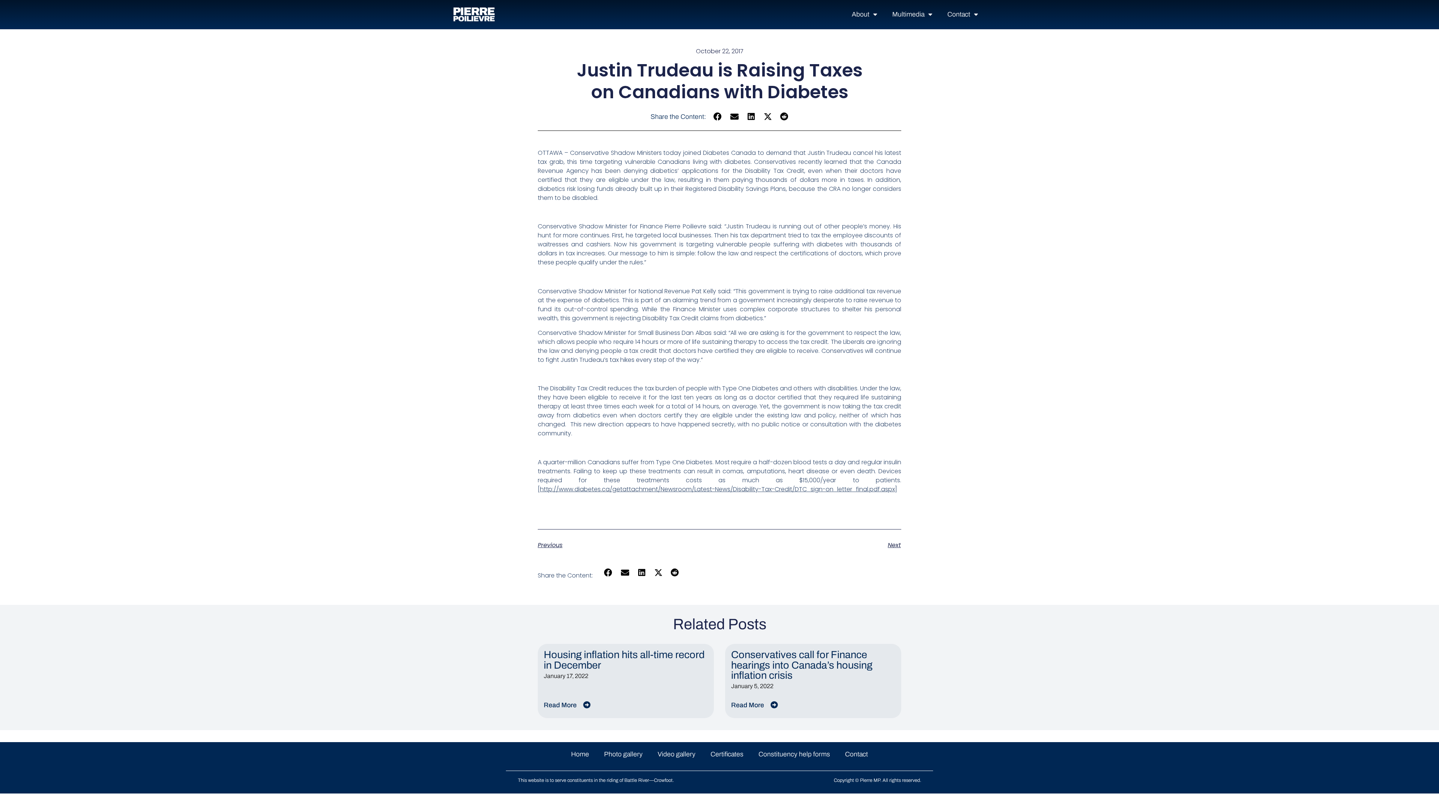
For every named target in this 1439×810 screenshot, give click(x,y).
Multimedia (908, 14)
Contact (958, 14)
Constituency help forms (794, 754)
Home (580, 754)
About (860, 14)
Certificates (727, 754)
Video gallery (677, 754)
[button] (718, 116)
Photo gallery (623, 754)
